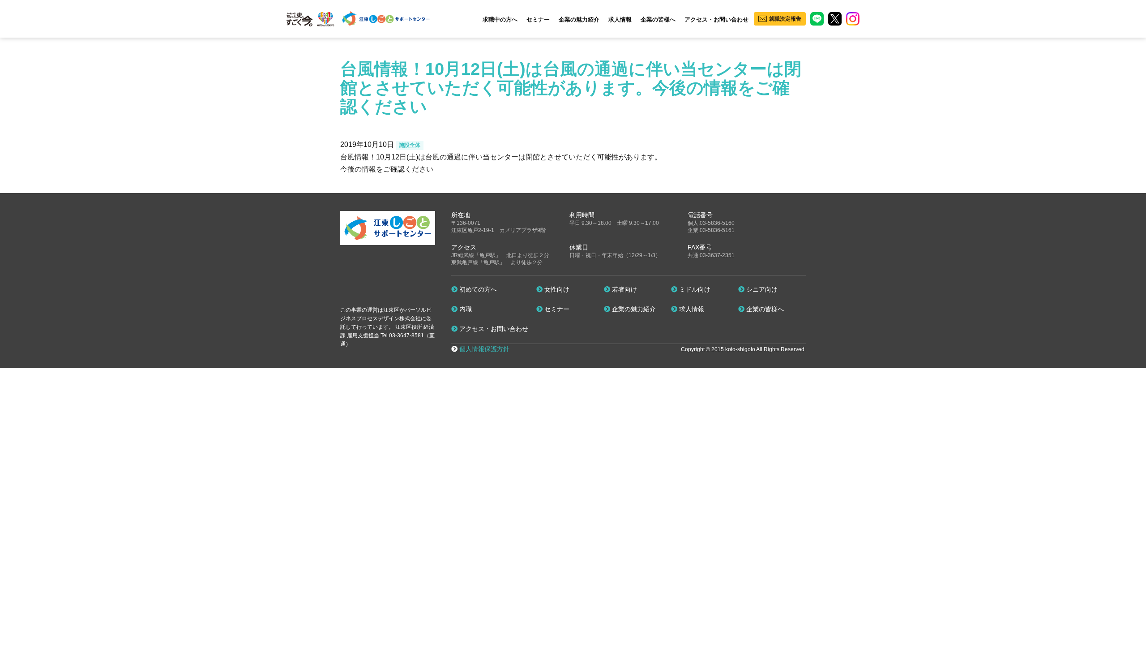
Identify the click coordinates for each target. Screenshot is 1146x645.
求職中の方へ (500, 19)
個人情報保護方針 (484, 349)
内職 (465, 309)
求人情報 (620, 19)
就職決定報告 (785, 19)
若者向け (623, 289)
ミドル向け (693, 289)
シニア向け (761, 289)
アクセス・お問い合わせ (716, 19)
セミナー (538, 19)
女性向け (556, 289)
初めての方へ (477, 289)
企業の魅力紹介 (579, 19)
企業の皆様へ (658, 19)
